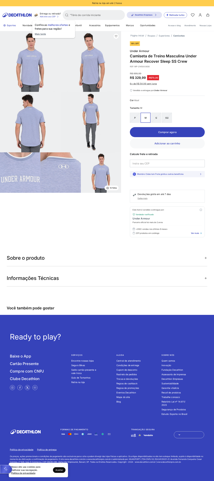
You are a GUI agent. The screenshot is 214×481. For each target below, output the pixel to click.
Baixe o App (20, 356)
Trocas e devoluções (127, 379)
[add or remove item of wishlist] (116, 36)
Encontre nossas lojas (82, 360)
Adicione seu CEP (48, 16)
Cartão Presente (24, 363)
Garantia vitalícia (170, 388)
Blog (118, 401)
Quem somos (168, 360)
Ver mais (195, 233)
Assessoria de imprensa (174, 374)
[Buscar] (67, 15)
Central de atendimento (128, 360)
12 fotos (113, 188)
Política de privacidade (21, 449)
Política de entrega (47, 449)
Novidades (28, 25)
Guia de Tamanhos (81, 377)
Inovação (166, 365)
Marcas (130, 25)
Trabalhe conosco (171, 397)
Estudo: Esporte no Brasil (174, 414)
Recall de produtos (171, 392)
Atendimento (190, 25)
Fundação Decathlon (172, 369)
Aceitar (59, 470)
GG (166, 117)
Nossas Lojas (205, 25)
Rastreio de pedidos (126, 374)
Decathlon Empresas (172, 379)
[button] (6, 469)
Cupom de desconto (126, 369)
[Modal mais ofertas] (201, 209)
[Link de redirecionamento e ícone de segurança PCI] (139, 435)
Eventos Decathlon (126, 392)
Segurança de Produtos (174, 409)
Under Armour (139, 51)
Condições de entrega (127, 365)
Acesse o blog (174, 25)
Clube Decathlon (24, 378)
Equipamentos (112, 25)
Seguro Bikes (78, 365)
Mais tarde (40, 34)
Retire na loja (78, 382)
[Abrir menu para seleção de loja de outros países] (189, 434)
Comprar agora (167, 132)
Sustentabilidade (170, 383)
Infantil (78, 25)
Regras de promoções (127, 388)
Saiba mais (142, 198)
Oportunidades (147, 25)
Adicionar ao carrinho (167, 143)
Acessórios (95, 25)
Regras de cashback (127, 383)
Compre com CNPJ (27, 371)
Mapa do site (123, 397)
